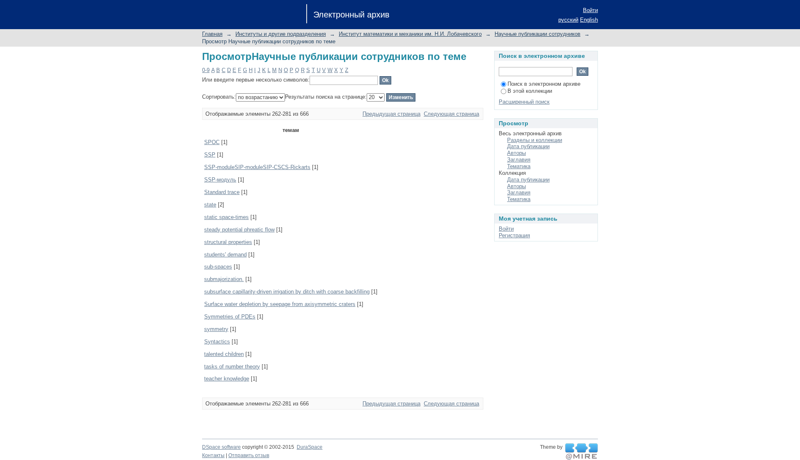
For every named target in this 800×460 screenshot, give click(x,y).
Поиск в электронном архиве (544, 84)
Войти (590, 10)
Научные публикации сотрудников (537, 34)
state (210, 204)
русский (568, 20)
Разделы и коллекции (534, 140)
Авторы (516, 153)
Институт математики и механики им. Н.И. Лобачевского (410, 34)
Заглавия (518, 160)
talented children (224, 354)
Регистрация (514, 235)
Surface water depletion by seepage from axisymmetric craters (279, 304)
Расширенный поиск (524, 102)
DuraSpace (309, 447)
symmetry (216, 329)
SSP (209, 155)
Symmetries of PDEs (229, 316)
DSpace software (221, 447)
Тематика (518, 166)
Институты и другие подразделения (280, 34)
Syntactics (217, 341)
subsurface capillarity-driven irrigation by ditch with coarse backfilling (287, 291)
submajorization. (224, 279)
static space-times (226, 217)
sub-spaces (218, 267)
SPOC (212, 142)
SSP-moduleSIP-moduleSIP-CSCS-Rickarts (257, 167)
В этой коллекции (530, 91)
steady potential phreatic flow (239, 229)
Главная (212, 34)
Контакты (213, 455)
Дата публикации (528, 146)
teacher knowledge (226, 378)
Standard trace (222, 192)
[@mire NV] (581, 452)
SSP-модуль (220, 180)
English (589, 20)
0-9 (206, 70)
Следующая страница (451, 114)
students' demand (225, 254)
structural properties (228, 242)
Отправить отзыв (248, 455)
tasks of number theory (232, 366)
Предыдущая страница (391, 114)
